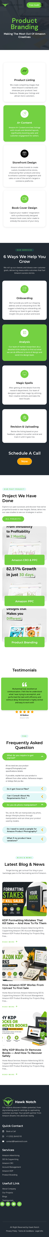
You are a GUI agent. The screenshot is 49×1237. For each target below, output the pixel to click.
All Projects (13, 519)
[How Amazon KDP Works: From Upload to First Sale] (24, 964)
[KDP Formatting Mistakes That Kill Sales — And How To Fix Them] (24, 899)
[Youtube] (13, 1204)
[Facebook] (2, 1204)
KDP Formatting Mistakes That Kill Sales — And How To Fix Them (24, 922)
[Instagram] (19, 1204)
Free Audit (34, 5)
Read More (8, 942)
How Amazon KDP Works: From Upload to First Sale (23, 987)
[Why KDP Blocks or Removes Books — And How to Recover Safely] (24, 1028)
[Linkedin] (8, 1204)
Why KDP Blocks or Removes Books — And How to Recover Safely (22, 1052)
